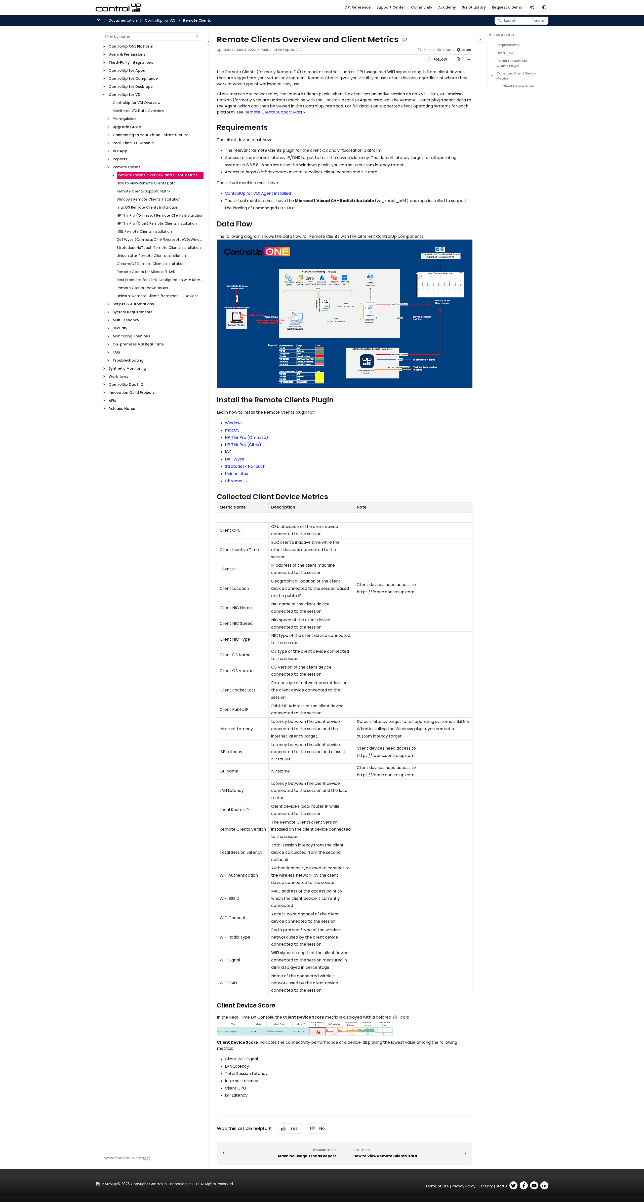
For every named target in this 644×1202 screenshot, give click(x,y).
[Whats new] (532, 8)
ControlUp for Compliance (133, 78)
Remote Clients (197, 20)
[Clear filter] (197, 36)
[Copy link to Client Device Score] (283, 1006)
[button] (521, 21)
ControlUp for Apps (127, 70)
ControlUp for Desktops (131, 86)
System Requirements (132, 312)
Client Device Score (518, 86)
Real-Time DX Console (133, 142)
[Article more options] (468, 60)
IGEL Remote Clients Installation (144, 231)
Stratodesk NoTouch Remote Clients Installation (159, 247)
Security (120, 328)
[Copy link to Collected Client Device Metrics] (336, 497)
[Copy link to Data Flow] (260, 224)
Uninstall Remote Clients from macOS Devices (157, 295)
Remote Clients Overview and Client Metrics (158, 175)
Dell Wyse (234, 459)
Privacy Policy (463, 1186)
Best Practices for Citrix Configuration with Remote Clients (160, 279)
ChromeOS (236, 481)
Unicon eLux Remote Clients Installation (151, 255)
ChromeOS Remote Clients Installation (151, 263)
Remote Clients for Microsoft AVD (146, 271)
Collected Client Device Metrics (516, 76)
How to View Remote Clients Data (146, 183)
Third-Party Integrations (131, 62)
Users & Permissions (127, 54)
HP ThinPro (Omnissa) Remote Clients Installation (160, 215)
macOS (232, 430)
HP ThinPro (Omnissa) (246, 437)
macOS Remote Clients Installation (147, 207)
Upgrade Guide (127, 126)
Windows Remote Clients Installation (149, 199)
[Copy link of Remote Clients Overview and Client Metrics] (404, 40)
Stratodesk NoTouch (245, 466)
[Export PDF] (458, 60)
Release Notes (122, 408)
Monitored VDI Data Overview (138, 110)
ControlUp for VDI (160, 20)
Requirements (508, 45)
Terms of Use (437, 1186)
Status (501, 1186)
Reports (120, 159)
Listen (466, 49)
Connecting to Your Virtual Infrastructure (150, 134)
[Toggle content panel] (480, 39)
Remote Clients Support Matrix (143, 191)
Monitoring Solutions (131, 336)
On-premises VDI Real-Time (138, 344)
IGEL (229, 452)
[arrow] (492, 76)
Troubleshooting (128, 360)
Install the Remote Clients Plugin (512, 63)
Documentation (123, 20)
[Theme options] (544, 8)
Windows (234, 423)
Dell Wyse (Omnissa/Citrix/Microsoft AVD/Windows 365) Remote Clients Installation (160, 239)
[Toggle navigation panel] (209, 41)
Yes (294, 1128)
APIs (112, 400)
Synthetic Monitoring (127, 368)
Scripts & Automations (133, 303)
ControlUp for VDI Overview (136, 102)
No (322, 1128)
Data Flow (505, 53)
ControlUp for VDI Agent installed (258, 193)
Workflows (118, 376)
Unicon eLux (236, 474)
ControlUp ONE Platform (131, 46)
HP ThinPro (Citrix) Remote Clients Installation (157, 223)
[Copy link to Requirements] (276, 128)
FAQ (116, 352)
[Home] (118, 8)
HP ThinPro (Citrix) (243, 445)
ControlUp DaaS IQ (126, 384)
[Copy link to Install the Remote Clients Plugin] (342, 400)
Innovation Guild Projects (132, 392)
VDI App (120, 150)
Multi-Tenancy (126, 320)
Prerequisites (124, 118)
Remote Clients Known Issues (142, 287)
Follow (440, 59)
